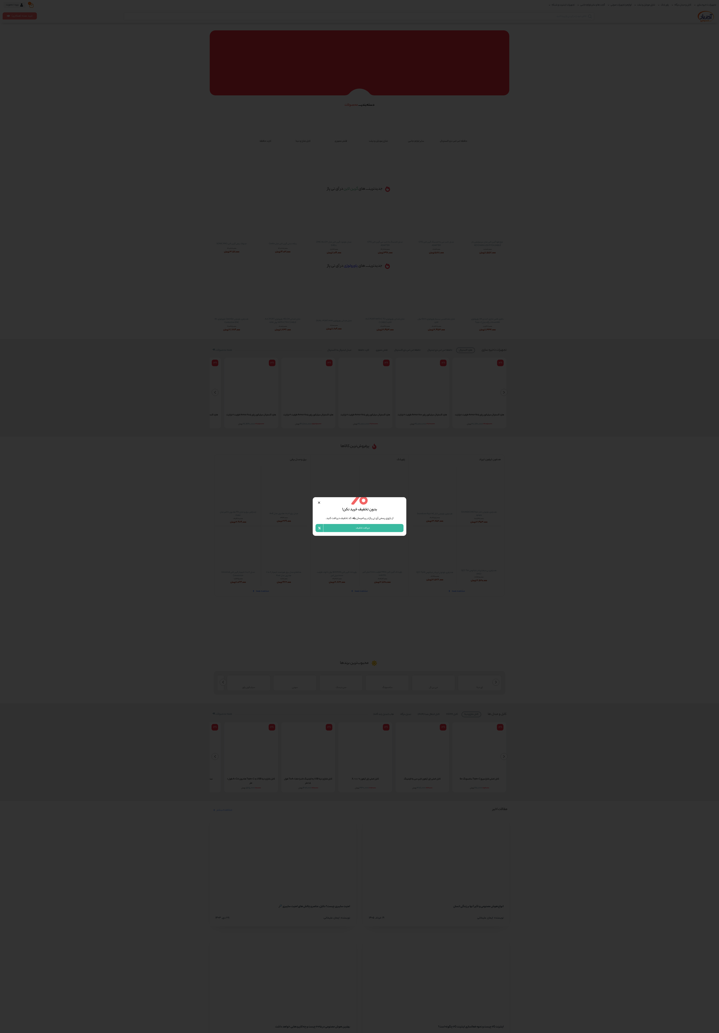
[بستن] (319, 502)
